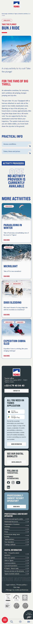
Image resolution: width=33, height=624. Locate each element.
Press (6, 532)
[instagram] (13, 482)
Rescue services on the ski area (14, 571)
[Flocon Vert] (25, 598)
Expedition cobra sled (15, 342)
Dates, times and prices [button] (12, 151)
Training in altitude (9, 545)
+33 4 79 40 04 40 (14, 385)
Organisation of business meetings (12, 525)
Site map (16, 587)
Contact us (16, 391)
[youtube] (18, 482)
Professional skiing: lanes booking (12, 536)
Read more (7, 240)
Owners (6, 529)
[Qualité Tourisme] (7, 598)
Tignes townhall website (11, 574)
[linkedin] (8, 487)
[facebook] (8, 482)
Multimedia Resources (11, 522)
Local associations (9, 563)
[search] (11, 621)
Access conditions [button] (10, 144)
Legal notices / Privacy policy (16, 585)
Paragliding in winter (13, 226)
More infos (16, 506)
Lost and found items (10, 566)
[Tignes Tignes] (16, 4)
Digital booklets (16, 462)
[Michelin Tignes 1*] (16, 606)
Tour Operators (9, 542)
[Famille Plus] (16, 598)
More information (16, 444)
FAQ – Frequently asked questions (11, 554)
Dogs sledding (12, 302)
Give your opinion (9, 558)
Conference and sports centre (13, 519)
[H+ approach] (8, 606)
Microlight (11, 266)
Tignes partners (9, 539)
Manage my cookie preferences (17, 590)
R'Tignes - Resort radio (11, 568)
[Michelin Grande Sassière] (25, 606)
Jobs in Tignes (8, 560)
